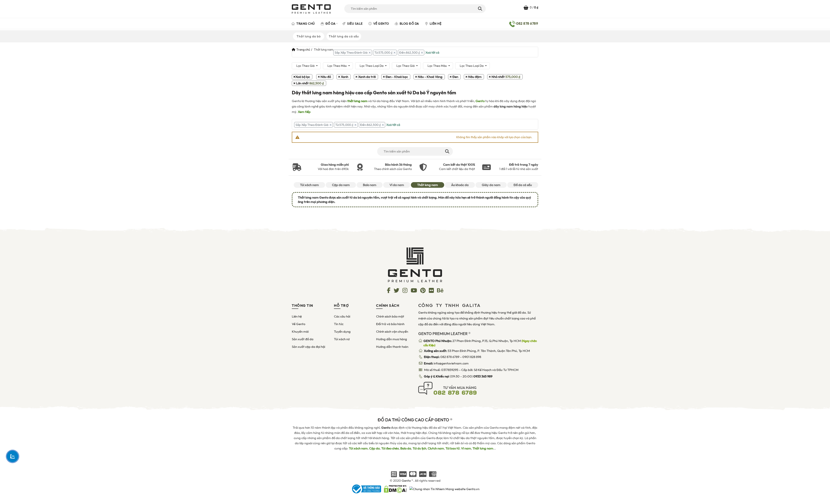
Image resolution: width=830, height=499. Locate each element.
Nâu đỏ (326, 76)
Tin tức (338, 324)
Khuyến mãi (300, 331)
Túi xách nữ (342, 339)
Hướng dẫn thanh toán (392, 346)
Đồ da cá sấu (523, 185)
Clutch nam (436, 448)
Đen (455, 76)
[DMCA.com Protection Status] (395, 488)
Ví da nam (396, 185)
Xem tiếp (304, 111)
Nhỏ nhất (506, 76)
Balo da (405, 448)
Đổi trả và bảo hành (390, 324)
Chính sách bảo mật (390, 316)
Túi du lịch (419, 448)
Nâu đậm (475, 76)
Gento (480, 101)
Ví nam (466, 448)
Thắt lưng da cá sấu (344, 36)
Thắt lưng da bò (309, 36)
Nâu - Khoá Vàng (430, 76)
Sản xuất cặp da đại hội (308, 346)
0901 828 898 (471, 357)
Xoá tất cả (432, 52)
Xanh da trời (367, 76)
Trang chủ (305, 23)
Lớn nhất (310, 83)
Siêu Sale (354, 23)
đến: (409, 52)
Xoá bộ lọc (302, 76)
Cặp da (374, 448)
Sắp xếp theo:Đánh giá (351, 52)
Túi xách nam (309, 185)
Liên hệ (435, 23)
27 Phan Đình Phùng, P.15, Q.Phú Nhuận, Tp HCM (480, 343)
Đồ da (330, 23)
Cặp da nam (341, 185)
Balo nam (369, 185)
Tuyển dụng (342, 331)
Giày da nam (491, 185)
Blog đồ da (409, 23)
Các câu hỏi (342, 316)
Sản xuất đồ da (302, 339)
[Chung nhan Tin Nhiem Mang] (444, 488)
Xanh (344, 76)
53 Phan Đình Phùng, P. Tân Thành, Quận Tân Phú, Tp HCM (477, 351)
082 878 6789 (449, 357)
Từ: (383, 52)
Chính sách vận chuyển (392, 331)
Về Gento (380, 23)
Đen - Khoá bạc (397, 76)
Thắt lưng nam (427, 185)
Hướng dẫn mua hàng (391, 339)
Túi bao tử (452, 448)
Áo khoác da (460, 185)
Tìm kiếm (480, 8)
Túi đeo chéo (390, 448)
